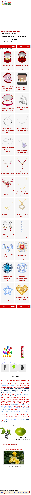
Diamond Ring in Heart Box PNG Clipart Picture (7, 88)
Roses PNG (13, 413)
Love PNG (16, 408)
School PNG (13, 414)
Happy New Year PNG (18, 404)
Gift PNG (13, 397)
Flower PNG (19, 394)
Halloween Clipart (18, 399)
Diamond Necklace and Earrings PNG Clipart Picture (7, 149)
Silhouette (20, 414)
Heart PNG (19, 406)
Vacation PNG (20, 418)
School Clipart (5, 414)
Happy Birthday (20, 401)
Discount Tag (9, 392)
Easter (15, 392)
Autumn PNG (4, 380)
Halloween (26, 397)
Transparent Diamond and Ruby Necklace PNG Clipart (8, 192)
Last (28, 46)
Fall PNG (7, 394)
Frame (12, 396)
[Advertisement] (15, 17)
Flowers (26, 394)
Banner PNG (18, 382)
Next (21, 46)
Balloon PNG (25, 380)
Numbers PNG (5, 409)
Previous (12, 46)
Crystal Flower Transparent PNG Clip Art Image (22, 278)
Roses (7, 413)
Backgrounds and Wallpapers (21, 492)
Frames (18, 396)
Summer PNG (20, 416)
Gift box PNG (5, 397)
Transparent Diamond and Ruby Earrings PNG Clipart (8, 236)
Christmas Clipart (21, 389)
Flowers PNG (5, 396)
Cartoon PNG (20, 387)
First (4, 46)
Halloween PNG (10, 401)
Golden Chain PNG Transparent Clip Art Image (22, 193)
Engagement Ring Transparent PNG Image (8, 67)
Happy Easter (25, 403)
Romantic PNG (18, 411)
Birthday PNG (5, 383)
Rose (24, 411)
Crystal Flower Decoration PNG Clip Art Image (22, 257)
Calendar (18, 385)
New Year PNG (24, 408)
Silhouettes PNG (5, 416)
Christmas (8, 389)
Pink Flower (14, 409)
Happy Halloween (5, 404)
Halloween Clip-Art (6, 399)
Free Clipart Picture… (14, 31)
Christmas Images (9, 391)
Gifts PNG (20, 397)
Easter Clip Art (21, 392)
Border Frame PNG (16, 383)
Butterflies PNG (5, 385)
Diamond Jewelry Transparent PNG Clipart (7, 278)
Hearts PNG (26, 406)
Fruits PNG (24, 396)
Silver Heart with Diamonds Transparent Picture (7, 130)
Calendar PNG (25, 385)
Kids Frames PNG (6, 408)
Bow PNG (26, 383)
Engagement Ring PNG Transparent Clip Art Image (22, 67)
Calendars (3, 387)
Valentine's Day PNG (11, 420)
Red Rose (21, 409)
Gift (28, 396)
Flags (12, 394)
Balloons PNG (10, 382)
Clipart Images (8, 492)
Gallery (3, 31)
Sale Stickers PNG (23, 413)
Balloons (3, 382)
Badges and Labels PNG (15, 380)
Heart (15, 406)
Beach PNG (26, 382)
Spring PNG (13, 416)
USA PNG (12, 418)
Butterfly (13, 385)
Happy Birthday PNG (7, 359)
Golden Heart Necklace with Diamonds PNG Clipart (22, 214)
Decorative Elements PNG (23, 359)
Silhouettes (26, 414)
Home (2, 492)
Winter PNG (20, 420)
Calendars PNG (11, 387)
